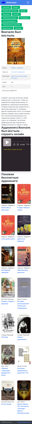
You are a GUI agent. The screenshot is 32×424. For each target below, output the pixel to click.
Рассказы (14, 78)
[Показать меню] (28, 2)
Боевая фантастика (10, 11)
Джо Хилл (4, 366)
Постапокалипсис (9, 21)
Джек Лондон (22, 299)
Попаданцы (24, 18)
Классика (6, 14)
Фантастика (7, 28)
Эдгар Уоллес (22, 366)
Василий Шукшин (7, 299)
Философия (23, 76)
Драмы (23, 11)
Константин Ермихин (18, 72)
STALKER (6, 7)
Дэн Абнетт (21, 402)
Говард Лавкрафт (7, 335)
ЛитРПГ (16, 14)
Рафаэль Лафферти (8, 205)
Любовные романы (9, 18)
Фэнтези (18, 28)
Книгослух (11, 2)
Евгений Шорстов (7, 402)
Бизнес (15, 7)
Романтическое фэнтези (11, 25)
